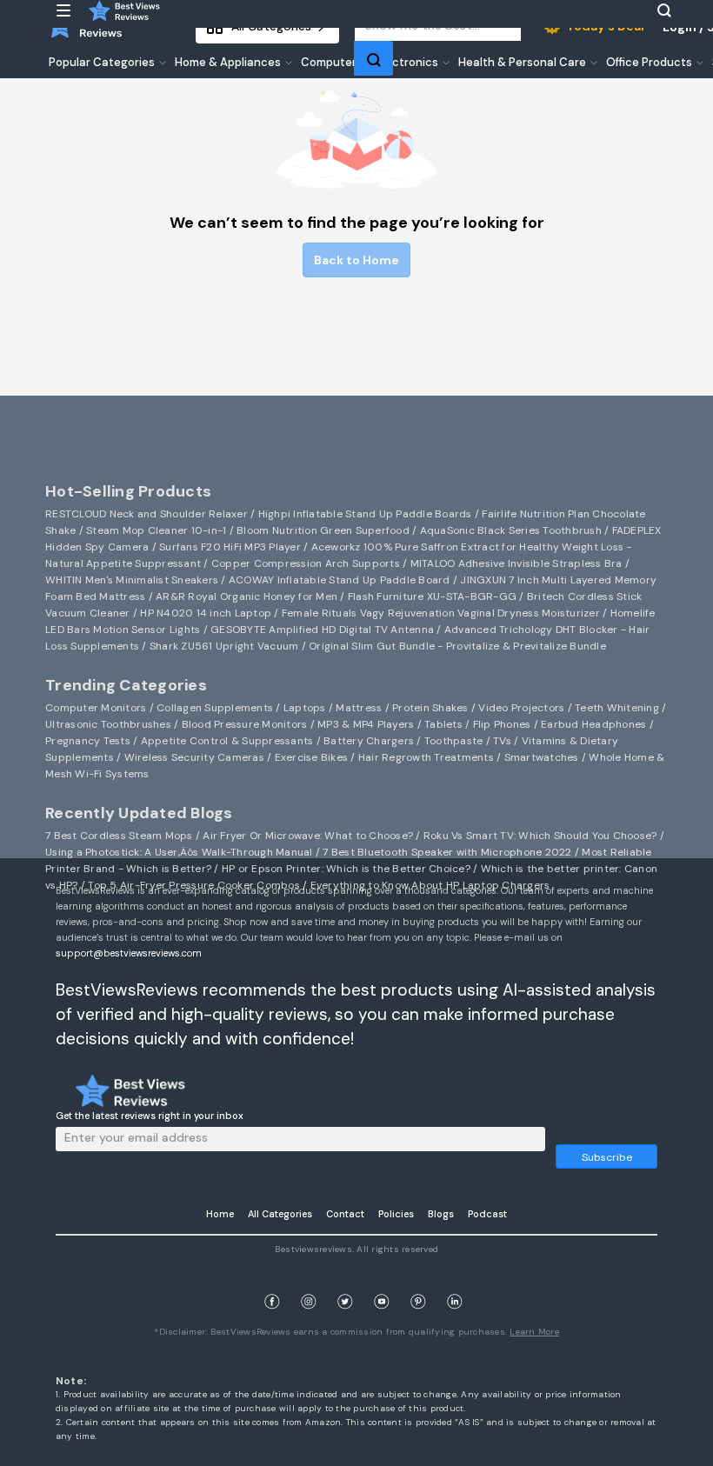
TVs (502, 741)
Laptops (304, 708)
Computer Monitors (95, 708)
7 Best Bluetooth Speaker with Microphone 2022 (447, 852)
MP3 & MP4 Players (365, 724)
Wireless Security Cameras (194, 757)
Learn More (534, 1331)
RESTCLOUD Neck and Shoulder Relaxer (146, 514)
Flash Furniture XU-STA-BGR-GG (432, 596)
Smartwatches (541, 757)
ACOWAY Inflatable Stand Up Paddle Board (339, 580)
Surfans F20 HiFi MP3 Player (230, 547)
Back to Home (356, 260)
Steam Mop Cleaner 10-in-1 (156, 530)
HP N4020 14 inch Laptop (205, 613)
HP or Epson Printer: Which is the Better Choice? (346, 869)
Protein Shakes (430, 708)
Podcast (487, 1214)
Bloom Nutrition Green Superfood (323, 530)
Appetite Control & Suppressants (227, 741)
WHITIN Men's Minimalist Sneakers (131, 580)
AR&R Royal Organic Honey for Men (246, 596)
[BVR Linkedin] (455, 1281)
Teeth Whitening (617, 708)
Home (220, 1214)
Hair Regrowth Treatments (426, 757)
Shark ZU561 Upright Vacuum (224, 646)
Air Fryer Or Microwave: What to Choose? (308, 836)
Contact (345, 1214)
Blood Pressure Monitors (245, 724)
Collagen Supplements (215, 708)
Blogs (441, 1214)
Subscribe (607, 1157)
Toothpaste (453, 741)
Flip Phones (502, 724)
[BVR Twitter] (345, 1281)
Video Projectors (521, 708)
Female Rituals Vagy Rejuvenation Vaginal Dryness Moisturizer (441, 613)
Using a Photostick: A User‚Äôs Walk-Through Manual (179, 852)
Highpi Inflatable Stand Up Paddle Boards (365, 514)
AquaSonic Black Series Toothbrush (511, 530)
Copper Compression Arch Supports (305, 563)
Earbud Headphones (593, 724)
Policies (396, 1214)
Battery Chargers (368, 741)
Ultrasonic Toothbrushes (108, 724)
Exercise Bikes (312, 757)
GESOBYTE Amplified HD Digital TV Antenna (322, 629)
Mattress (359, 708)
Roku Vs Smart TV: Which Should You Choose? (540, 836)
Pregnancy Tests (87, 741)
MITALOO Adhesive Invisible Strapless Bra (516, 563)
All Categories (280, 1214)
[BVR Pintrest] (418, 1281)
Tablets (443, 724)
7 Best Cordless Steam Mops (119, 836)
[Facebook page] (272, 1281)
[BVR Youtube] (382, 1281)
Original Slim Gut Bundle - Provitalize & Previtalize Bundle (457, 646)
